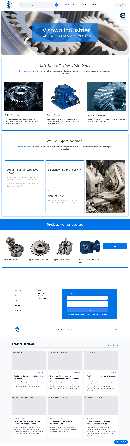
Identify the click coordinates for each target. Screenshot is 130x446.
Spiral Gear (17, 310)
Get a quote (120, 5)
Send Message (87, 310)
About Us (41, 293)
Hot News (40, 372)
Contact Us (122, 441)
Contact (93, 4)
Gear (15, 300)
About (85, 4)
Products (76, 5)
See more (114, 246)
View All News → (112, 345)
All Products (18, 295)
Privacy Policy (42, 298)
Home (67, 4)
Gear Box (17, 305)
